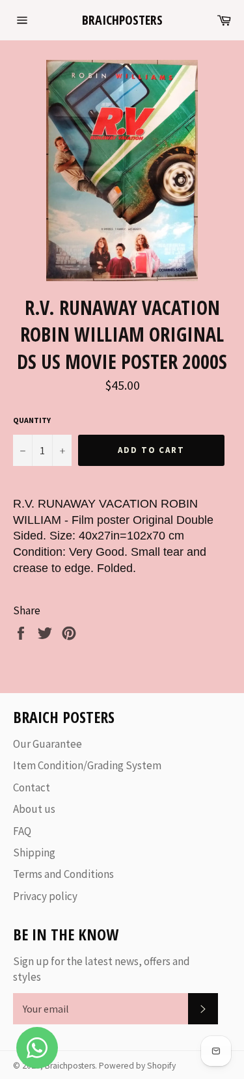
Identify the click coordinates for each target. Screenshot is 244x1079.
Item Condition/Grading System (87, 765)
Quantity (32, 420)
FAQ (22, 831)
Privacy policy (45, 896)
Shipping (34, 852)
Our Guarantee (47, 744)
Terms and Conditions (63, 874)
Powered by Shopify (137, 1065)
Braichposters (122, 20)
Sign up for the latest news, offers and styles (101, 968)
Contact (31, 787)
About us (34, 809)
